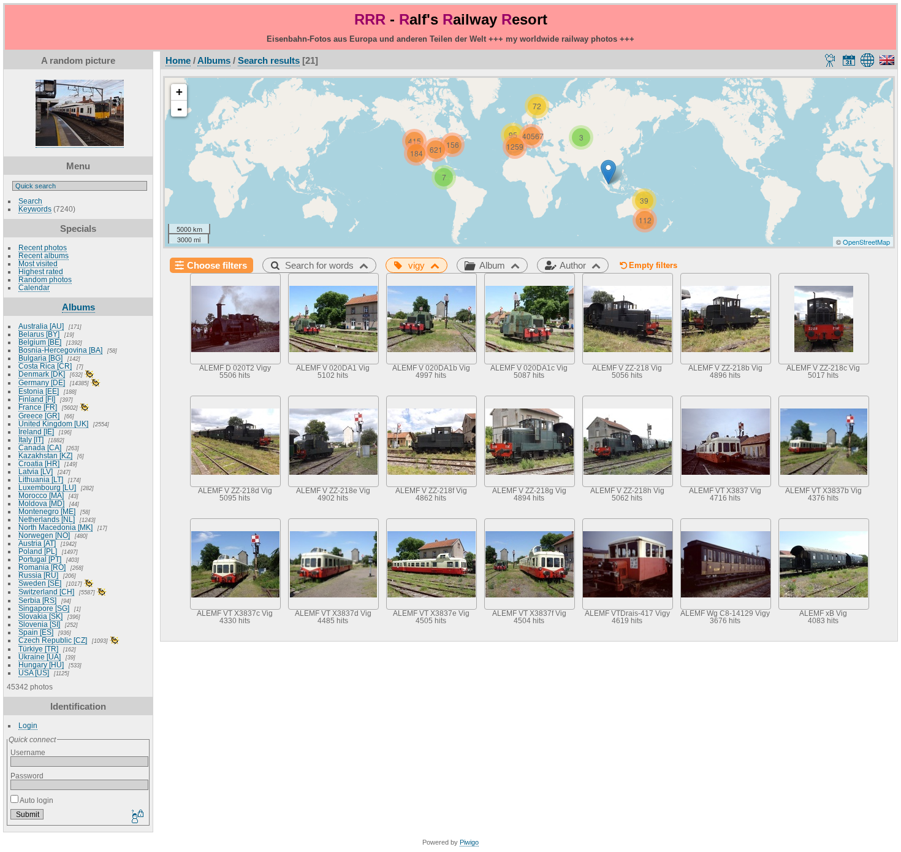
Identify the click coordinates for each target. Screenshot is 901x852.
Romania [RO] (42, 567)
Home (178, 60)
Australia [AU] (41, 326)
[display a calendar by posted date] (849, 60)
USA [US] (33, 673)
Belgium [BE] (39, 342)
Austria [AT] (37, 543)
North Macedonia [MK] (55, 527)
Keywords (34, 209)
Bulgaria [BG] (40, 358)
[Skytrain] (608, 172)
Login (27, 725)
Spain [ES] (35, 632)
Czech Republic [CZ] (52, 640)
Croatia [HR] (38, 463)
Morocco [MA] (41, 495)
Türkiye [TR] (38, 649)
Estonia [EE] (38, 391)
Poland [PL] (37, 551)
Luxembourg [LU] (47, 487)
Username (27, 752)
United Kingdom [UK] (53, 424)
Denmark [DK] (41, 374)
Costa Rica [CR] (45, 366)
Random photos (45, 279)
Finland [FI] (36, 399)
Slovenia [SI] (39, 624)
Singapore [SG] (43, 608)
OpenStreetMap (866, 242)
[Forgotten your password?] (137, 817)
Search (30, 201)
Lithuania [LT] (40, 479)
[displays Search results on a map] (869, 60)
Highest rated (40, 271)
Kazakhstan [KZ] (45, 455)
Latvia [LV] (35, 471)
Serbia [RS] (37, 600)
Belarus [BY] (38, 334)
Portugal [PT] (39, 559)
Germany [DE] (41, 382)
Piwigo (469, 842)
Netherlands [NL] (46, 519)
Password (27, 776)
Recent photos (42, 247)
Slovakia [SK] (40, 616)
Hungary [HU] (41, 665)
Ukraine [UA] (39, 657)
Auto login (35, 800)
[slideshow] (830, 60)
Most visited (38, 263)
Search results (269, 60)
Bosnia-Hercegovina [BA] (60, 350)
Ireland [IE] (36, 432)
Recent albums (43, 255)
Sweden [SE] (39, 583)
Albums (78, 307)
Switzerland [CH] (46, 592)
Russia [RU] (38, 575)
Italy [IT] (31, 439)
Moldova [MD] (41, 503)
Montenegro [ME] (46, 511)
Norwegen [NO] (44, 535)
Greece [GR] (38, 416)
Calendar (34, 287)
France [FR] (37, 407)
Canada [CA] (39, 447)
